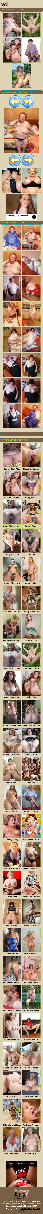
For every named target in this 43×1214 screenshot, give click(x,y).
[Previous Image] (15, 107)
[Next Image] (28, 107)
